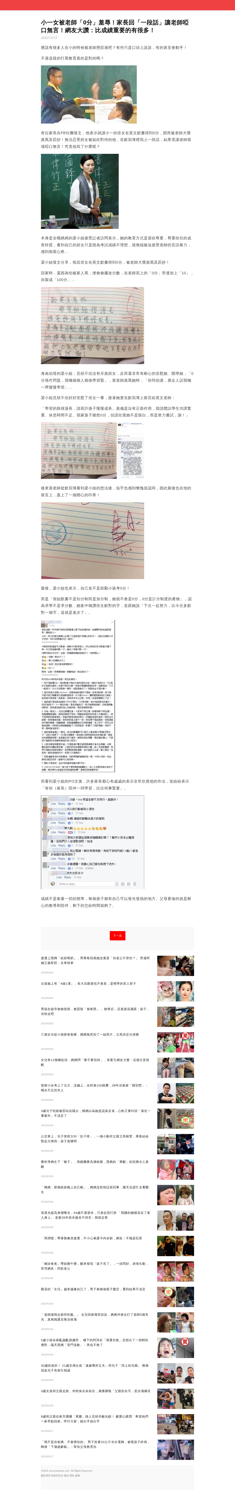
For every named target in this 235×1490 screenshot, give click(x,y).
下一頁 (117, 935)
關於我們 (46, 1475)
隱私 (72, 1475)
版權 (77, 1475)
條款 (66, 1475)
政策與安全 (57, 1475)
